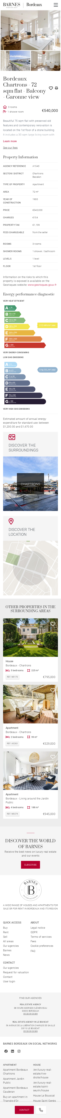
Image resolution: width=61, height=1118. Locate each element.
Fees (33, 941)
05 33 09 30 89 (30, 1014)
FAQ (33, 951)
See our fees (10, 147)
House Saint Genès (44, 1100)
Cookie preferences (42, 945)
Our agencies (11, 945)
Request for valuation (16, 972)
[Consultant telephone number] (41, 1110)
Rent (6, 932)
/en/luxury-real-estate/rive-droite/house (42, 1073)
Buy (5, 927)
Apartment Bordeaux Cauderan (15, 1089)
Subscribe (30, 864)
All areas (8, 941)
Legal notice (38, 927)
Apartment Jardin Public (13, 1080)
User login (9, 981)
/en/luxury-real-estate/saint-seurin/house (42, 1086)
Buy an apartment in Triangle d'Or (15, 1098)
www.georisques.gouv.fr (42, 284)
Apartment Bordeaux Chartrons (15, 1071)
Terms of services (41, 936)
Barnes (7, 950)
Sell (5, 936)
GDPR (34, 932)
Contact (24, 1110)
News (6, 954)
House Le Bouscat (44, 1095)
